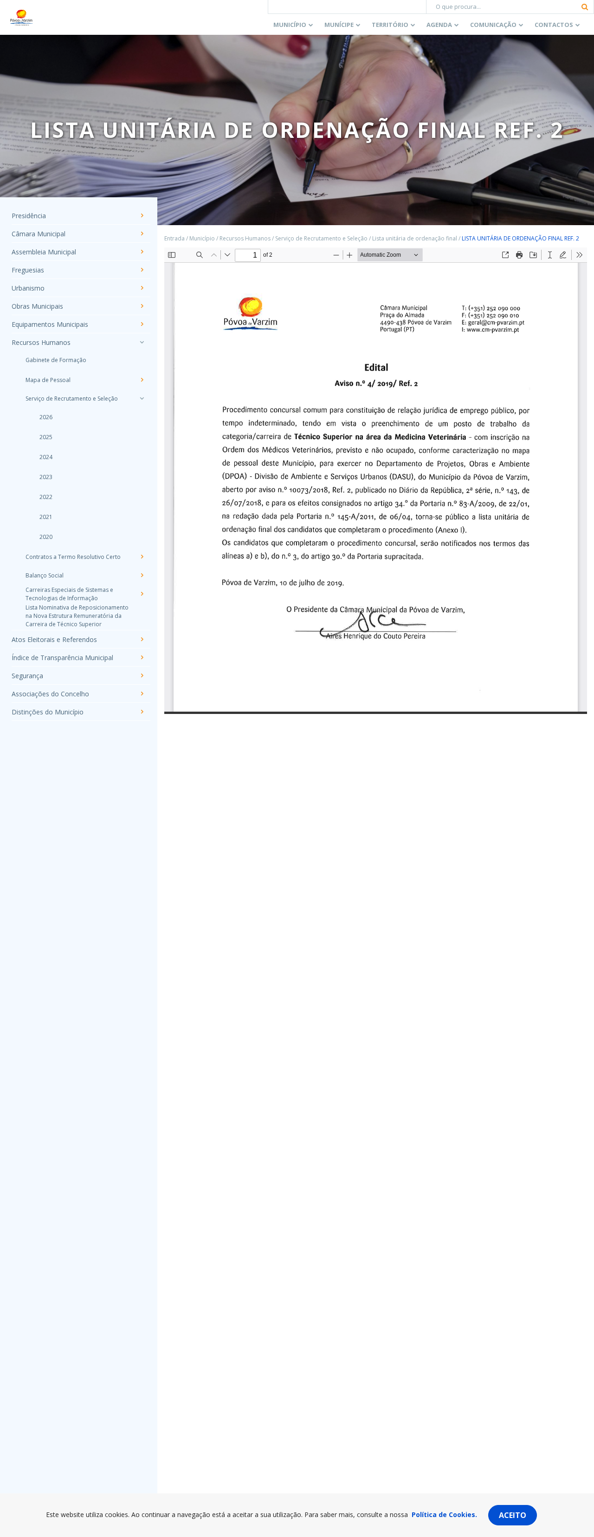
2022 (45, 497)
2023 (45, 477)
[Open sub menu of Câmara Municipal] (141, 233)
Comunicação (493, 24)
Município (289, 24)
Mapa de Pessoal (48, 380)
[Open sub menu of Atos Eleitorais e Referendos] (141, 639)
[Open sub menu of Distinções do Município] (141, 711)
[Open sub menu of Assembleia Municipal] (141, 251)
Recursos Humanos (41, 342)
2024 (45, 457)
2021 (45, 517)
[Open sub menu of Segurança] (141, 675)
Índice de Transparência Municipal (62, 657)
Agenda (439, 24)
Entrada (174, 238)
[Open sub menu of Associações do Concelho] (141, 693)
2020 (45, 537)
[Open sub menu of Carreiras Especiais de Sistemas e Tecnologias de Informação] (141, 594)
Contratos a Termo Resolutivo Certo (73, 557)
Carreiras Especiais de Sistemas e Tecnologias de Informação (69, 594)
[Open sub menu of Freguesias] (141, 270)
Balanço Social (45, 575)
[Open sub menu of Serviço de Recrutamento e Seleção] (141, 398)
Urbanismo (28, 288)
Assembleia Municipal (44, 251)
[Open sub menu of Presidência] (141, 215)
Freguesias (28, 270)
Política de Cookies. (444, 1514)
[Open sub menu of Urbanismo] (141, 288)
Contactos (554, 24)
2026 (45, 417)
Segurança (27, 675)
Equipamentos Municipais (50, 324)
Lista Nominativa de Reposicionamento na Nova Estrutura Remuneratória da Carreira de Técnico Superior (77, 615)
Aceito (512, 1515)
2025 (45, 437)
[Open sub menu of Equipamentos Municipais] (141, 324)
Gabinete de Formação (56, 360)
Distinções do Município (48, 711)
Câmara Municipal (38, 233)
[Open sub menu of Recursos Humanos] (141, 342)
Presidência (29, 215)
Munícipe (339, 24)
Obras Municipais (37, 306)
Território (390, 24)
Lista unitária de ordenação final (414, 238)
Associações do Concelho (50, 693)
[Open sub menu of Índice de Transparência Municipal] (141, 657)
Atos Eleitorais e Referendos (54, 639)
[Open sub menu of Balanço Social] (141, 575)
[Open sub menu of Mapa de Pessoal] (141, 380)
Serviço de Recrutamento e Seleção (72, 398)
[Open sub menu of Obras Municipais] (141, 306)
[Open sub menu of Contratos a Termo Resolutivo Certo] (141, 556)
